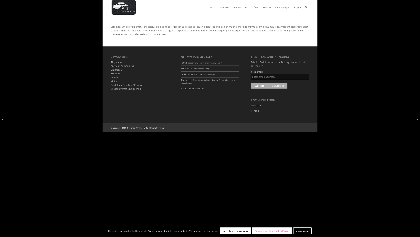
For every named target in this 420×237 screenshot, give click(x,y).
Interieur (115, 77)
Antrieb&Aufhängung (122, 65)
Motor (114, 81)
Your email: (257, 71)
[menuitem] (212, 7)
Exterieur (116, 73)
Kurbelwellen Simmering (199, 68)
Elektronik (116, 69)
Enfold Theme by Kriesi (154, 128)
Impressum (256, 105)
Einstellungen (302, 230)
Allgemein (116, 62)
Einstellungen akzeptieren (235, 230)
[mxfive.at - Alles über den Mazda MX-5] (123, 7)
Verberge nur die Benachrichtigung (272, 230)
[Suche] (306, 7)
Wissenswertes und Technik (126, 88)
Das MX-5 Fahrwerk (207, 74)
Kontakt (255, 110)
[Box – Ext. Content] (2, 118)
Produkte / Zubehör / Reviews (127, 85)
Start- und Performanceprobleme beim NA (206, 62)
